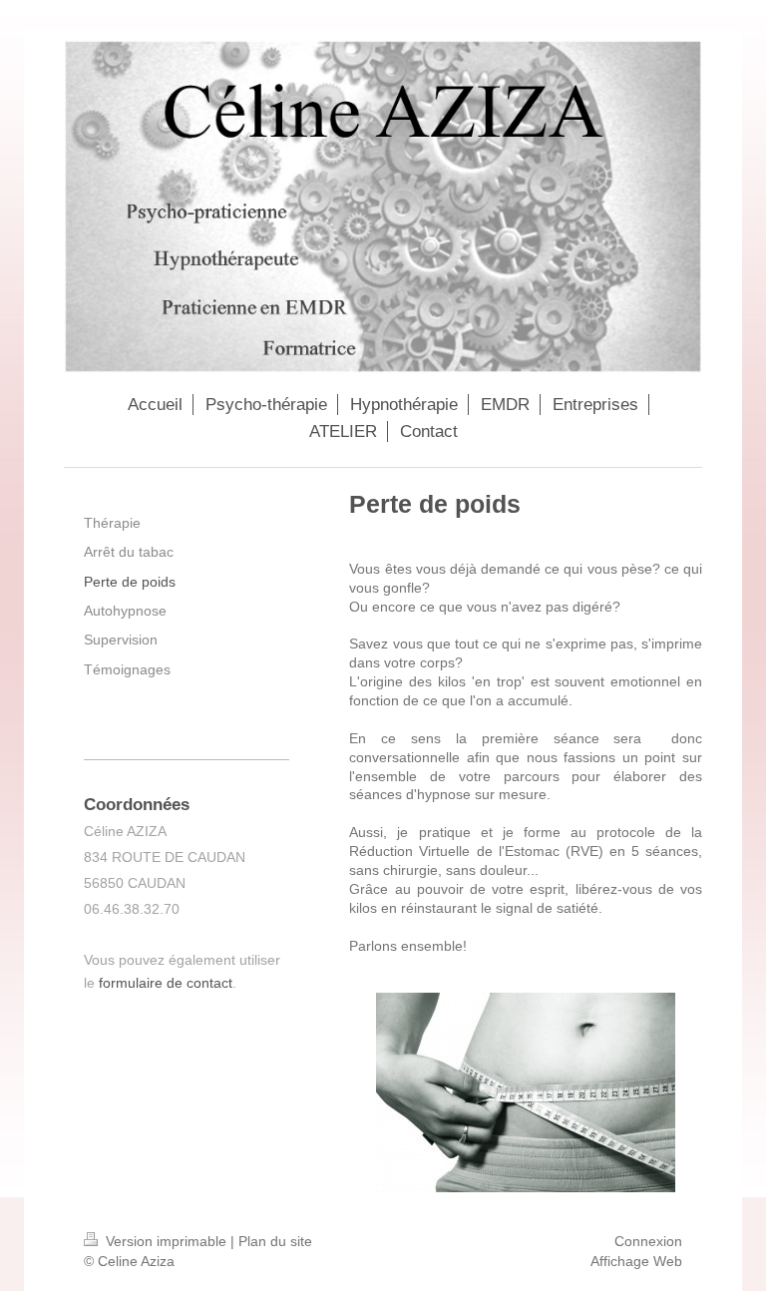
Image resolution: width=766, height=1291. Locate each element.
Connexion (648, 1241)
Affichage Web (636, 1261)
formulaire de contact (165, 983)
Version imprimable (166, 1241)
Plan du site (275, 1241)
